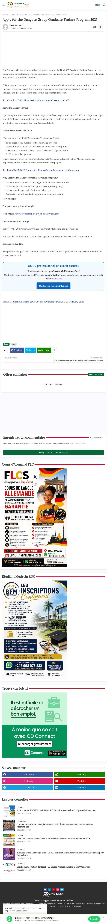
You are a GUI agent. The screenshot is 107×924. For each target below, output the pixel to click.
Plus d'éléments (95, 374)
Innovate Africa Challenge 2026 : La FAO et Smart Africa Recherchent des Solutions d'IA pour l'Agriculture (60, 854)
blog (12, 14)
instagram (29, 781)
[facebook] (45, 889)
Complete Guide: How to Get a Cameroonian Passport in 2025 (38, 100)
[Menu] (3, 4)
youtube (81, 781)
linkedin (81, 787)
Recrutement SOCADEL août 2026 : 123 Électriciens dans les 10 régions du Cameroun (56, 810)
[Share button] (54, 350)
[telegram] (62, 889)
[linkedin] (49, 889)
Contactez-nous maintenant (53, 286)
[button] (97, 5)
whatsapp (81, 774)
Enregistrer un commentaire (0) (53, 452)
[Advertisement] (53, 50)
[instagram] (57, 889)
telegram (29, 787)
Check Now (21, 911)
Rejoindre (94, 919)
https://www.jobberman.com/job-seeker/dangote (33, 213)
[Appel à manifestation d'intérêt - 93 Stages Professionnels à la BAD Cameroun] (9, 868)
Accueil (5, 14)
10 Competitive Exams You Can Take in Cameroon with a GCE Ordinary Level (45, 301)
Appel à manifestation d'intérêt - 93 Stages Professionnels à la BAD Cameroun (53, 867)
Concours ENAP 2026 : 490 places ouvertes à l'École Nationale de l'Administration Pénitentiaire (55, 825)
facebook (29, 774)
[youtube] (53, 889)
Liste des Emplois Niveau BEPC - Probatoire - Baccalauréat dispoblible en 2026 (53, 838)
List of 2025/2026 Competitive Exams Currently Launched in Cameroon (43, 170)
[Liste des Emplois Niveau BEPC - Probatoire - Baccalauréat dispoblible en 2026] (9, 840)
